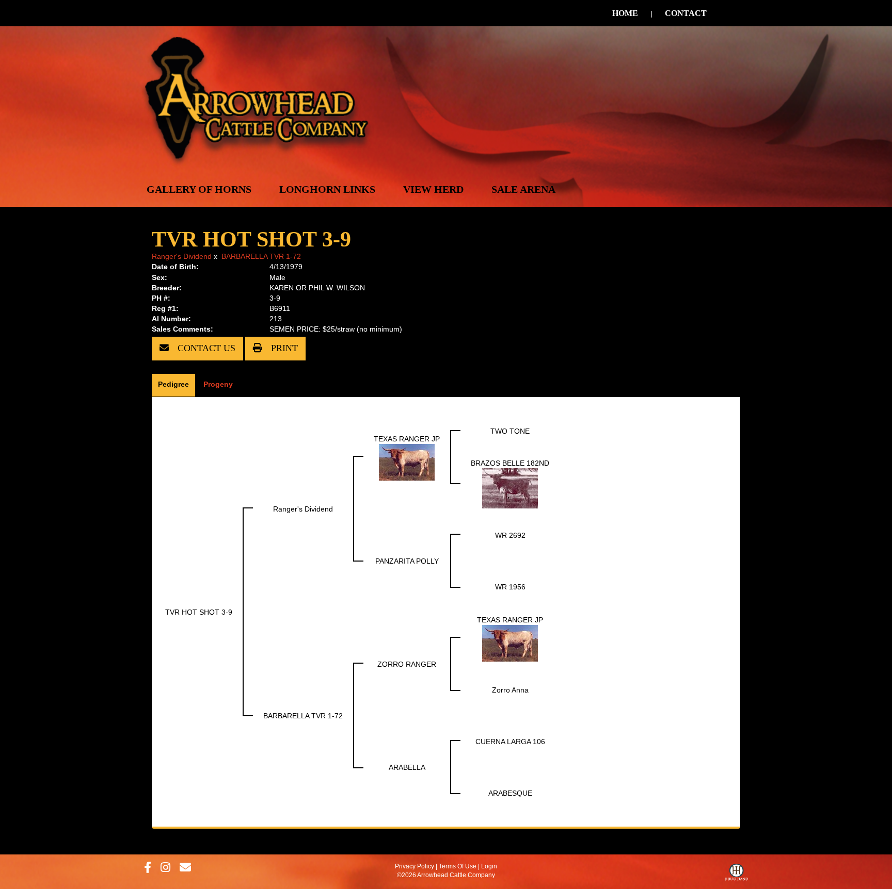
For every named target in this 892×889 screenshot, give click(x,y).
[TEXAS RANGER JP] (407, 461)
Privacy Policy (414, 866)
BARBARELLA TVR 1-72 (261, 256)
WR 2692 (510, 535)
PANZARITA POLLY (407, 561)
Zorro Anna (510, 690)
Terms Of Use (457, 866)
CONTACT (686, 13)
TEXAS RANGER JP (407, 439)
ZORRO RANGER (406, 664)
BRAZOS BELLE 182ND (510, 463)
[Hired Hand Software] (736, 875)
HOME (625, 13)
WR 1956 (510, 587)
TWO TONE (510, 431)
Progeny (218, 384)
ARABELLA (407, 767)
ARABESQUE (510, 793)
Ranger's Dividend (182, 256)
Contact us (205, 348)
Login (489, 866)
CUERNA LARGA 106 (510, 741)
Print (283, 348)
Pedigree (173, 384)
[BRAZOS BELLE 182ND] (510, 487)
